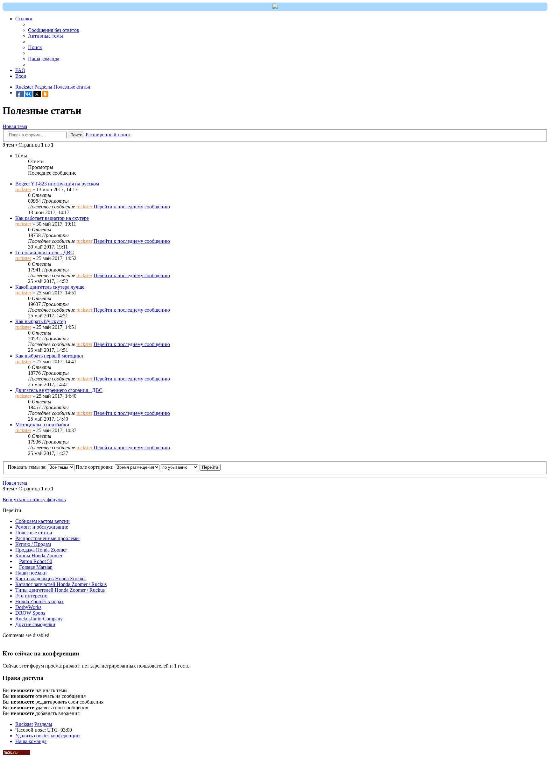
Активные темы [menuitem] (45, 36)
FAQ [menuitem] (20, 70)
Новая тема (15, 126)
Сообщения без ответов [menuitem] (53, 30)
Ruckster (24, 724)
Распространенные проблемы (47, 538)
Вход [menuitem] (20, 76)
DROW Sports (30, 613)
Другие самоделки (35, 624)
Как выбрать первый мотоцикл (49, 355)
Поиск (76, 135)
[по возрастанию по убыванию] (179, 467)
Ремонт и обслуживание (41, 527)
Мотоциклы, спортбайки (42, 424)
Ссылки (23, 18)
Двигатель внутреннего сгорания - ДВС (58, 390)
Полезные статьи (33, 532)
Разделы (43, 724)
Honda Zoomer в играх (39, 601)
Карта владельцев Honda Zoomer (50, 578)
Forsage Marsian (36, 567)
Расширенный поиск (108, 134)
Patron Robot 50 (35, 561)
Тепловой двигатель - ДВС (44, 252)
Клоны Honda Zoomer (38, 555)
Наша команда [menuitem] (43, 58)
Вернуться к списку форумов (34, 499)
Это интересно (31, 595)
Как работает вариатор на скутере (52, 218)
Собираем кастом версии (42, 521)
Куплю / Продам (33, 544)
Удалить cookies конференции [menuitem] (47, 735)
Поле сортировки (95, 467)
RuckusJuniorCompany (39, 618)
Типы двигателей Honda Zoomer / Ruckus (60, 590)
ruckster (23, 189)
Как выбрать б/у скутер (40, 321)
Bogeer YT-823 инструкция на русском (57, 183)
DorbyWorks (28, 607)
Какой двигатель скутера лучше (49, 287)
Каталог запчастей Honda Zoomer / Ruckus (61, 584)
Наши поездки (31, 572)
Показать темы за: (28, 467)
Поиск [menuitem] (35, 47)
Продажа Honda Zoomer (41, 550)
